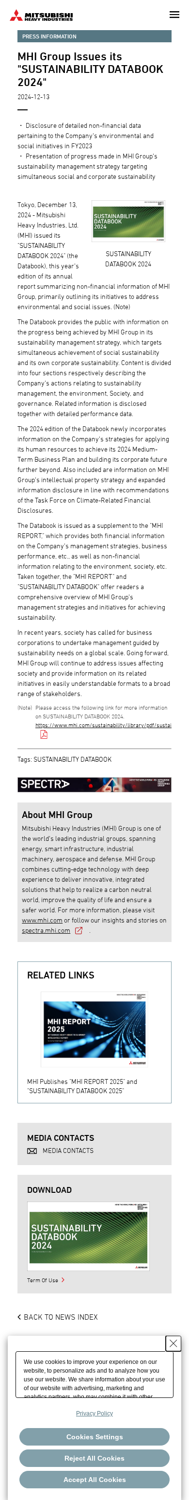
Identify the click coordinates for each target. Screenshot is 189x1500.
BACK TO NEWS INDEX (61, 1316)
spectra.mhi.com (46, 930)
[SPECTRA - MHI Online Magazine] (94, 780)
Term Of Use (42, 1279)
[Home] (41, 14)
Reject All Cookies (94, 1458)
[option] (99, 1040)
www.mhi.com (42, 920)
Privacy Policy (94, 1413)
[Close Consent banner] (173, 1343)
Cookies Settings (94, 1437)
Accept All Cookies (94, 1479)
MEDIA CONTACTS (68, 1150)
